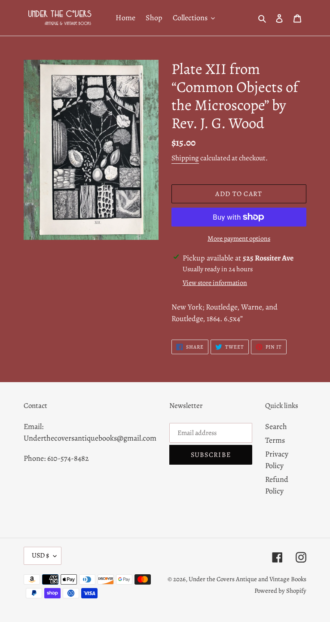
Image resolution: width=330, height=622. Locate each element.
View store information (215, 283)
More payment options (239, 238)
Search (276, 426)
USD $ (40, 555)
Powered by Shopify (280, 590)
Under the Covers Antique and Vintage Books (247, 579)
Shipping (185, 158)
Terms (275, 440)
